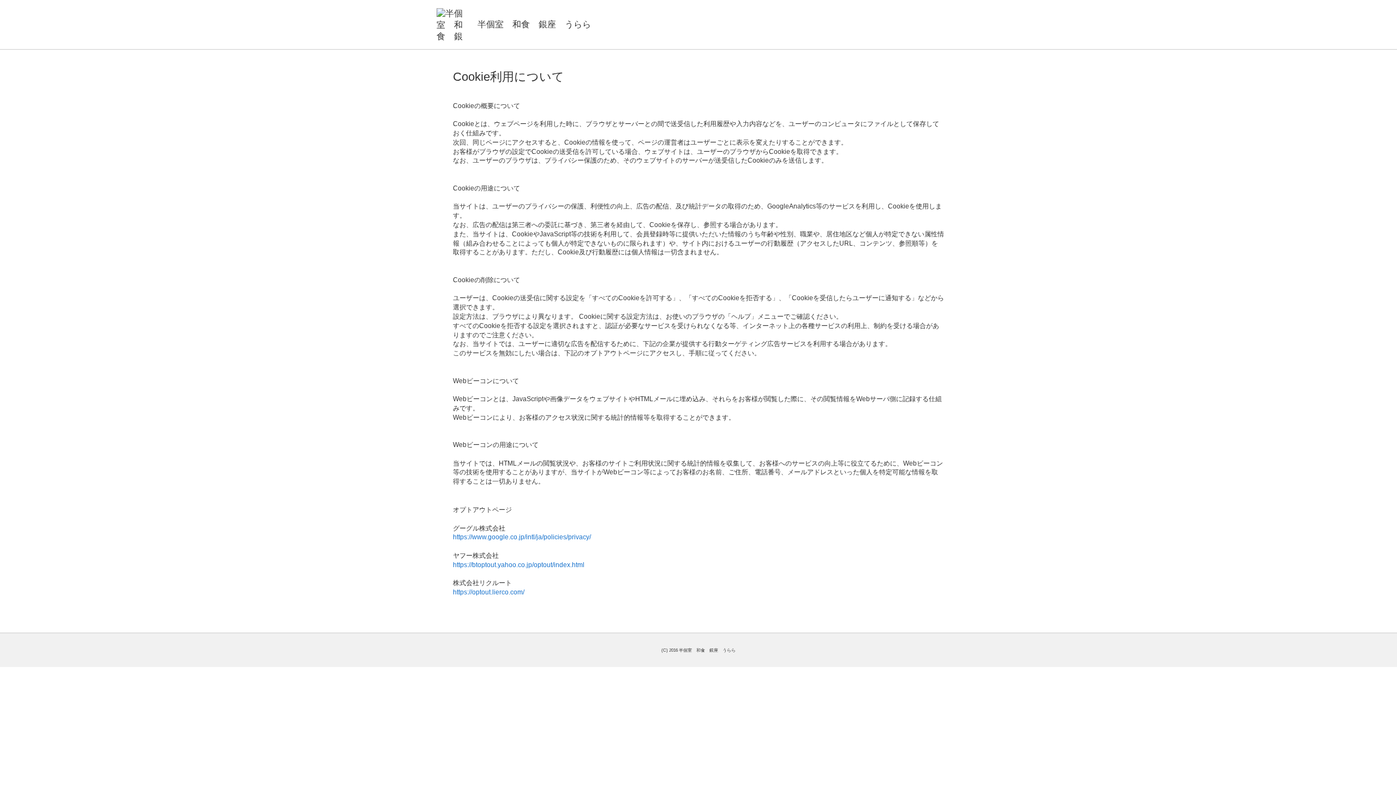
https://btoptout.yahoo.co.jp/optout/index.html (518, 565)
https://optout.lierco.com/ (488, 592)
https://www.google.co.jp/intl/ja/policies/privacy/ (522, 537)
